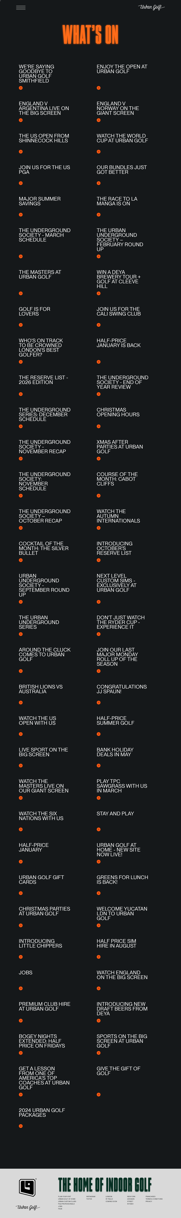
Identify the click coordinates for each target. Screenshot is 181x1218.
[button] (21, 8)
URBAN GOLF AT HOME (66, 1199)
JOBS (60, 1206)
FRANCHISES (150, 1196)
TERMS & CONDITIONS (154, 1199)
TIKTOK (89, 1199)
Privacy (149, 1201)
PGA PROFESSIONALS (66, 1204)
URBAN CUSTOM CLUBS (67, 1201)
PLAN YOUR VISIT (64, 1196)
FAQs (60, 1209)
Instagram (90, 1196)
